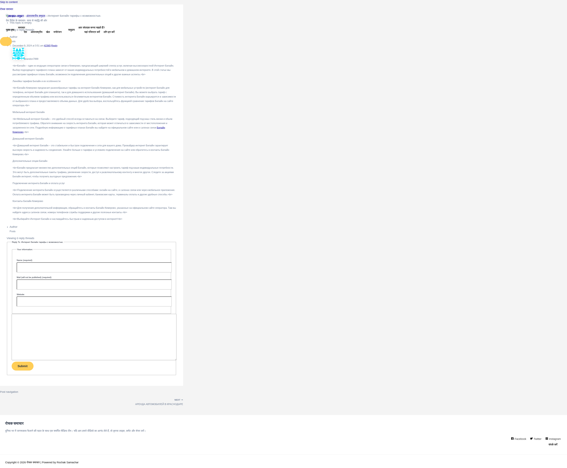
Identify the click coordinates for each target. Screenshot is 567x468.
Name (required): (25, 260)
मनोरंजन (58, 32)
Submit (23, 366)
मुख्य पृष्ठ (10, 29)
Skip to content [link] (9, 2)
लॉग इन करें (109, 32)
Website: (21, 294)
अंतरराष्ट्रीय (36, 32)
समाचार (21, 27)
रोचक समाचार (6, 9)
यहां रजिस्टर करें (92, 32)
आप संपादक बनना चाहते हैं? (91, 27)
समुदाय (71, 29)
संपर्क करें (553, 444)
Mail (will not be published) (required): (34, 277)
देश (25, 32)
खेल (48, 32)
